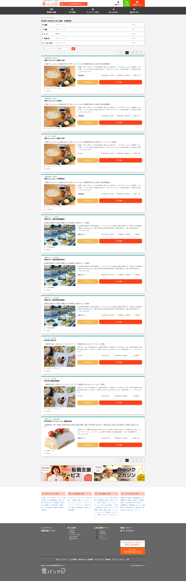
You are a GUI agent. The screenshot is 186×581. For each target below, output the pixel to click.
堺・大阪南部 (54, 502)
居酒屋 (107, 512)
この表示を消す (68, 0)
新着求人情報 (51, 12)
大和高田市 (49, 209)
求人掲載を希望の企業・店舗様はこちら (52, 0)
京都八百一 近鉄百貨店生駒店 (54, 300)
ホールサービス (72, 498)
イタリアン (97, 498)
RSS (128, 559)
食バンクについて (61, 559)
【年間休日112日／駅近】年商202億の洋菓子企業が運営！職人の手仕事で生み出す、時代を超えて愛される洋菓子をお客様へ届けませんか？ (91, 426)
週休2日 (138, 507)
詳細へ (121, 82)
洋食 (98, 502)
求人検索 (126, 5)
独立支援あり (130, 507)
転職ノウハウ (125, 528)
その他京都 (47, 507)
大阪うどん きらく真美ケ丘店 (54, 60)
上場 (127, 510)
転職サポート (118, 5)
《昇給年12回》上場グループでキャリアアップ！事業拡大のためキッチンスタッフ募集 (74, 344)
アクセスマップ (99, 559)
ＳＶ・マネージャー (77, 505)
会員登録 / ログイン (137, 5)
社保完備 (129, 502)
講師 (86, 507)
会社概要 (90, 559)
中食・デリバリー (109, 507)
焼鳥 (106, 500)
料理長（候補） (77, 500)
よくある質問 (72, 559)
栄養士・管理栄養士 (77, 507)
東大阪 (46, 502)
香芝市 (48, 91)
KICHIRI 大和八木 (50, 340)
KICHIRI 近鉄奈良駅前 (51, 381)
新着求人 (72, 531)
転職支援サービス (48, 530)
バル (112, 512)
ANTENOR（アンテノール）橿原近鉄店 (58, 421)
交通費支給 (123, 505)
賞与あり (135, 500)
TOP (42, 18)
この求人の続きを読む (85, 71)
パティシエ (102, 534)
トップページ (46, 528)
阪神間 (46, 505)
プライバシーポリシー (118, 559)
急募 (129, 500)
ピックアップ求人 (93, 12)
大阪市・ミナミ (56, 498)
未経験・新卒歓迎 (125, 498)
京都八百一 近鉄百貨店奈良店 (54, 259)
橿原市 (48, 250)
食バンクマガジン (127, 530)
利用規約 (108, 559)
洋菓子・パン (106, 502)
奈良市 (48, 290)
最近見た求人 (134, 12)
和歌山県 (44, 510)
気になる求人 (113, 12)
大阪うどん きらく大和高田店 (54, 179)
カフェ (101, 536)
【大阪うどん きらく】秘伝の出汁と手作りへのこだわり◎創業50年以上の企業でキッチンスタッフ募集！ (81, 142)
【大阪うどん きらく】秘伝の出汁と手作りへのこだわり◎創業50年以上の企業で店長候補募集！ (77, 64)
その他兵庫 (53, 505)
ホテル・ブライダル (109, 515)
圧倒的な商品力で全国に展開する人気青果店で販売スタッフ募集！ (67, 223)
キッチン (81, 498)
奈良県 (55, 507)
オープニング (135, 510)
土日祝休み (102, 533)
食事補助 (132, 505)
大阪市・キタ (45, 498)
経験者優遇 (136, 498)
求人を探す (72, 528)
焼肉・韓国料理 (98, 500)
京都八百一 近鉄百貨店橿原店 (54, 219)
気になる (88, 82)
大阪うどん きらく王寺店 (53, 101)
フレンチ (105, 498)
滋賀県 (61, 507)
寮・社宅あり (138, 502)
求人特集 (72, 12)
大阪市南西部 (53, 500)
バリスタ (102, 531)
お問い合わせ (82, 559)
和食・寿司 (113, 498)
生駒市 (48, 330)
